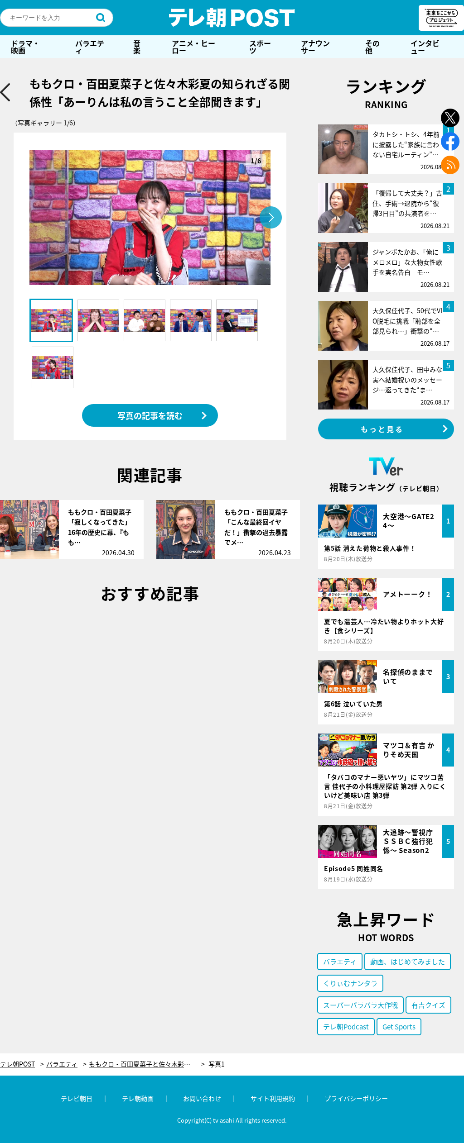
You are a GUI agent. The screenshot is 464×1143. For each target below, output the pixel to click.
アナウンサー (315, 47)
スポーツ (260, 47)
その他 (372, 47)
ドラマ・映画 (25, 47)
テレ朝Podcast (346, 1026)
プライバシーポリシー (356, 1098)
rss (450, 165)
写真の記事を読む (150, 415)
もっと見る (382, 429)
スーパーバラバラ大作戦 (360, 1005)
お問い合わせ (202, 1098)
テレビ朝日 (76, 1098)
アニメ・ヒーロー (193, 47)
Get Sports (399, 1026)
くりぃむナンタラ (350, 983)
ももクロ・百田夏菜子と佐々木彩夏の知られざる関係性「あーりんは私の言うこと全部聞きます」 (147, 1064)
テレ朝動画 (138, 1098)
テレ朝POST (232, 18)
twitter (450, 118)
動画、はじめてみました (407, 961)
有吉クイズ (428, 1005)
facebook (450, 141)
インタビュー (425, 47)
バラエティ (89, 47)
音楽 (136, 47)
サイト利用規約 (273, 1098)
